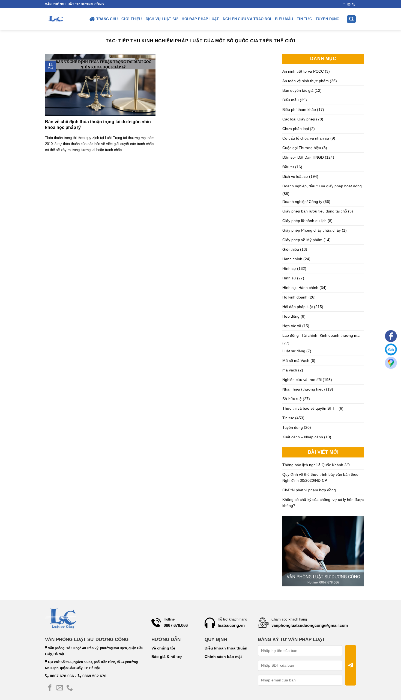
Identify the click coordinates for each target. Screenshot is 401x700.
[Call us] (353, 4)
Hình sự (289, 268)
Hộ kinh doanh (294, 297)
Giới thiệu (131, 19)
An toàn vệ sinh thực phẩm (305, 81)
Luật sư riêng (293, 351)
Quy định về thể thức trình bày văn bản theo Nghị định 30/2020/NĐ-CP (320, 477)
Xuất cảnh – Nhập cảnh (302, 437)
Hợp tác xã (291, 326)
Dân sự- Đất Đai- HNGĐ (303, 157)
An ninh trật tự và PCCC (303, 71)
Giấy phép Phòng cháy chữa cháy (311, 230)
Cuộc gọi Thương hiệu (301, 148)
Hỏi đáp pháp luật (200, 19)
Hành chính (292, 259)
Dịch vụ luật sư (162, 19)
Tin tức (304, 19)
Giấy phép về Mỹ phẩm (302, 240)
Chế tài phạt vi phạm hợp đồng (309, 490)
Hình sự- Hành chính (300, 287)
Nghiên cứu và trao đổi (247, 19)
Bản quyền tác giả (297, 90)
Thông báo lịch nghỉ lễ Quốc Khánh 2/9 (316, 465)
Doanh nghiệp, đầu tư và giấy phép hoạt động (322, 186)
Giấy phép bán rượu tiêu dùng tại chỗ (314, 211)
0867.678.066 (61, 676)
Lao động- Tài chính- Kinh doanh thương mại (321, 335)
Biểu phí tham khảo (299, 109)
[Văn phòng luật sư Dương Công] (55, 19)
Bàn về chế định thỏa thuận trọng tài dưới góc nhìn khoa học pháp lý (98, 124)
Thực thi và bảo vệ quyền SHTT (309, 408)
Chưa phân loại (295, 128)
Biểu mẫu (284, 19)
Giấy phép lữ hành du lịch (304, 220)
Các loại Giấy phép (298, 119)
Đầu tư (288, 167)
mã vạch (289, 370)
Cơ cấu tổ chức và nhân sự (305, 138)
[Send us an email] (349, 4)
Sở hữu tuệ (292, 399)
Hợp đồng (291, 316)
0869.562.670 (93, 676)
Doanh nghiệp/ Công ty (302, 201)
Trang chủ (107, 19)
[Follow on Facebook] (344, 4)
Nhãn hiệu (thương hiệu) (303, 389)
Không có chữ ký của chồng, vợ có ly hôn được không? (323, 502)
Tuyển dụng (328, 19)
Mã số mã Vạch (295, 360)
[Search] (351, 19)
